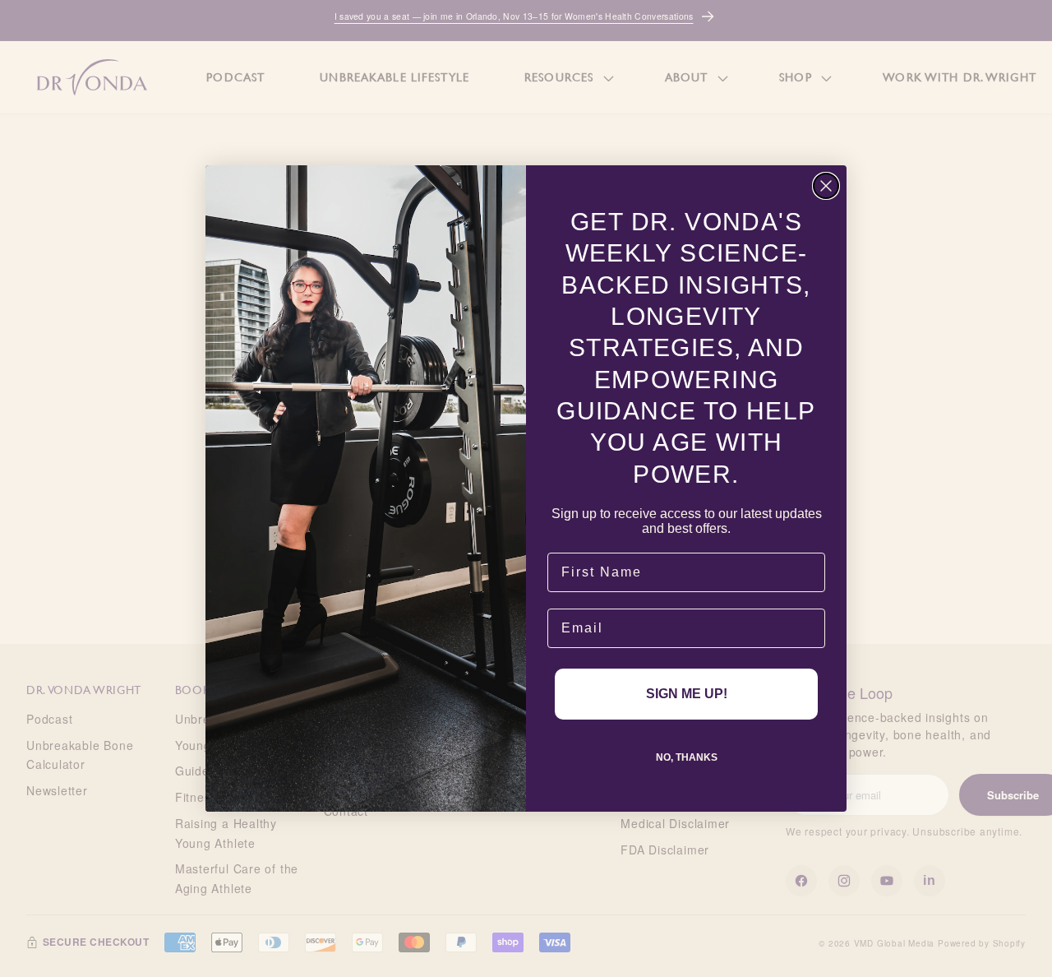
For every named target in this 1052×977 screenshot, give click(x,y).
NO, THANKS (686, 757)
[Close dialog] (826, 186)
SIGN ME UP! (686, 694)
